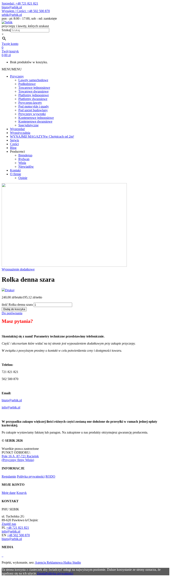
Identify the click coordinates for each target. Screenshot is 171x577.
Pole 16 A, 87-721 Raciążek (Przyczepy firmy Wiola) (20, 458)
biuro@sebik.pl (12, 7)
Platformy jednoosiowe (33, 95)
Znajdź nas (9, 524)
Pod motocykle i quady (33, 106)
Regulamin (9, 476)
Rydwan (23, 159)
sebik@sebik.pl (12, 14)
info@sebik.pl (11, 407)
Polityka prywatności (31, 476)
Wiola (22, 163)
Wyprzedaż (17, 129)
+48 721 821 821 (17, 527)
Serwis (14, 140)
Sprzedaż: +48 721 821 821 (20, 3)
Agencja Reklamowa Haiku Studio (58, 562)
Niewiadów (26, 166)
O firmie (15, 174)
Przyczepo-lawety (30, 102)
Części (14, 144)
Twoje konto (10, 44)
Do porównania (12, 313)
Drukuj (9, 290)
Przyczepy (17, 76)
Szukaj (6, 30)
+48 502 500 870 (18, 535)
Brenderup (25, 155)
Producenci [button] (17, 151)
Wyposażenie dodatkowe (18, 269)
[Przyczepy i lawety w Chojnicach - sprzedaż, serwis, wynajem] (7, 22)
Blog (13, 148)
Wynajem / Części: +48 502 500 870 (26, 11)
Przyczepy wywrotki (32, 114)
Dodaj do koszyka (14, 309)
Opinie (22, 178)
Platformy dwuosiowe (32, 99)
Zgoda (41, 573)
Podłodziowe (27, 84)
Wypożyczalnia (20, 132)
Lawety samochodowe (33, 80)
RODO (50, 476)
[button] (12, 69)
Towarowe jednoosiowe (34, 87)
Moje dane (9, 493)
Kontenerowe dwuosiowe (35, 121)
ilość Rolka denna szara (17, 304)
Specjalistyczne (28, 125)
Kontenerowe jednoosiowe (36, 117)
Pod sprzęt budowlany (33, 110)
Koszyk (21, 493)
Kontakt (15, 170)
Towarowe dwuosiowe (33, 91)
